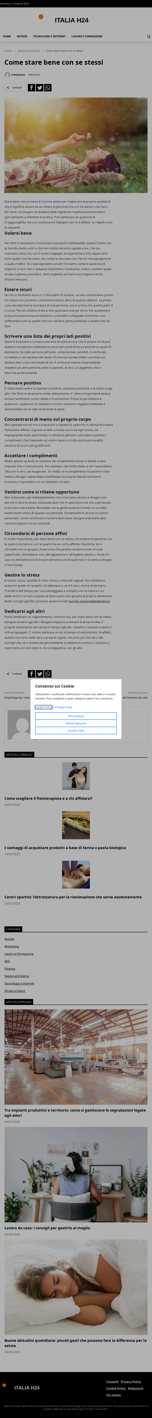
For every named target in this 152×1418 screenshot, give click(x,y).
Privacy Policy (63, 707)
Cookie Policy (43, 707)
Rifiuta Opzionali (76, 723)
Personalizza (76, 716)
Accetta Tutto (76, 730)
